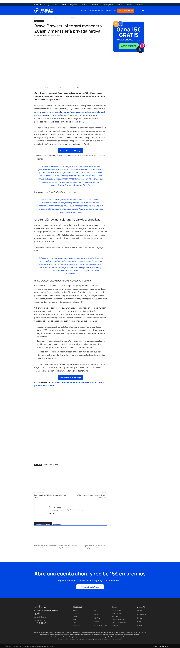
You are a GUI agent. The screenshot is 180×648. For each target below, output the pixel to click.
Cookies (32, 646)
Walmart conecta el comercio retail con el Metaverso (92, 496)
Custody (96, 622)
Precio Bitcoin (116, 616)
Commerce (77, 626)
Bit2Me (54, 5)
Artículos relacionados (43, 524)
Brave (45, 464)
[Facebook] (36, 42)
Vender (75, 616)
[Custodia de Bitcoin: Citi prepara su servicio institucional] (45, 536)
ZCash (57, 118)
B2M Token (97, 618)
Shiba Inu (120, 5)
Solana (129, 5)
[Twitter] (41, 42)
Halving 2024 (111, 11)
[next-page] (39, 552)
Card (74, 623)
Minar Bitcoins (116, 613)
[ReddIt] (56, 42)
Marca (139, 622)
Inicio (36, 18)
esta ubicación (117, 639)
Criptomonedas (96, 11)
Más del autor (57, 524)
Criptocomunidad (44, 18)
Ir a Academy (116, 626)
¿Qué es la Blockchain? (119, 623)
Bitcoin (63, 5)
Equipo (139, 611)
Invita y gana (141, 614)
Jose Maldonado (41, 35)
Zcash (56, 464)
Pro (95, 611)
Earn (74, 620)
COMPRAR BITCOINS (126, 11)
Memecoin (94, 5)
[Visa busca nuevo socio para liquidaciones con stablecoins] (70, 536)
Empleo (139, 625)
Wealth (96, 614)
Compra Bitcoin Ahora (90, 587)
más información (64, 635)
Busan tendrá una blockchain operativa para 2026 (50, 496)
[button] (136, 11)
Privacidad (25, 646)
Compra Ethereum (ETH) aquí (70, 151)
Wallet (75, 610)
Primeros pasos (117, 610)
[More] (70, 42)
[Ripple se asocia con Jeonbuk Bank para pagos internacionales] (95, 536)
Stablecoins (140, 5)
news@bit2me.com (40, 617)
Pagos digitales (108, 5)
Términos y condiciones (13, 646)
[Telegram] (65, 42)
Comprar (76, 613)
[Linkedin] (51, 42)
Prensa (139, 618)
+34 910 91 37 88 (39, 620)
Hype (50, 464)
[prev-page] (35, 552)
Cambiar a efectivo (118, 620)
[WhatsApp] (46, 42)
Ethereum (84, 5)
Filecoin (74, 122)
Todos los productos (100, 625)
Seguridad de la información (45, 646)
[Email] (60, 42)
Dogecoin (73, 5)
